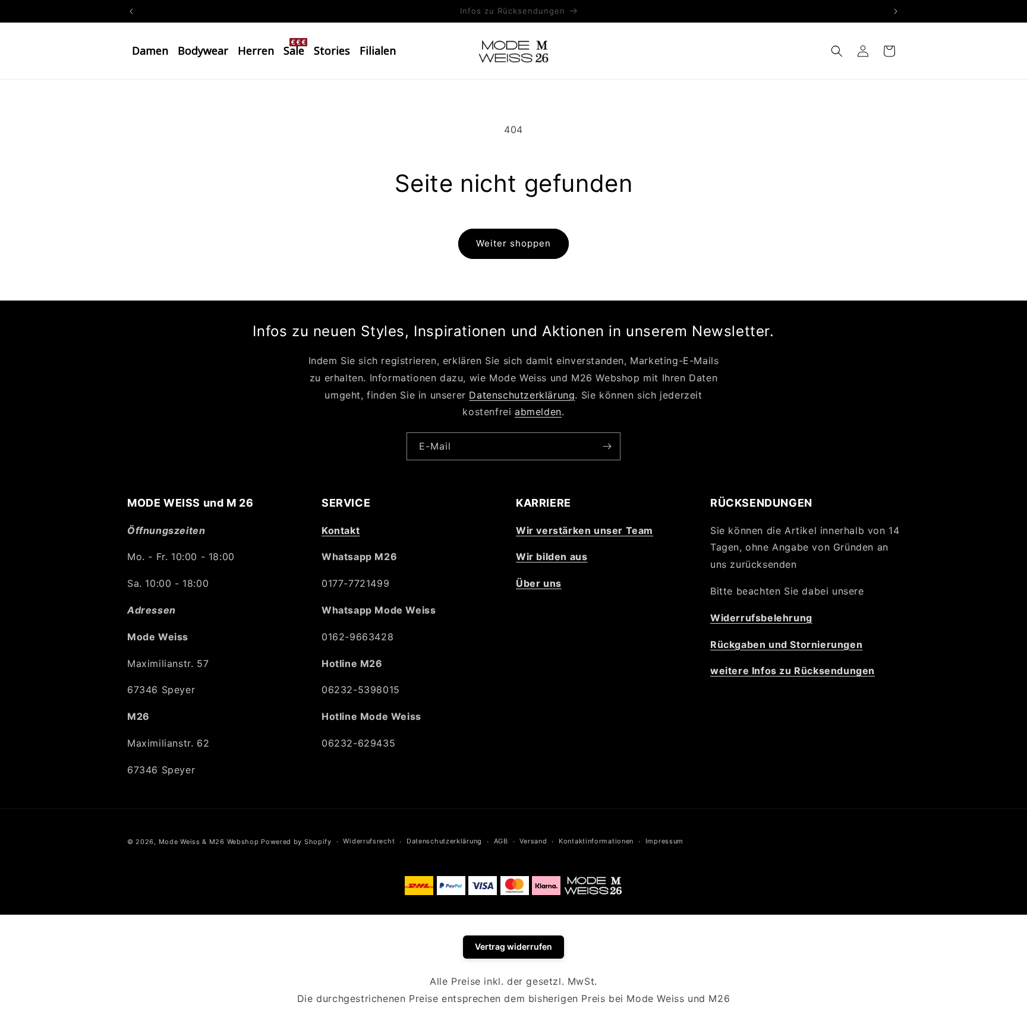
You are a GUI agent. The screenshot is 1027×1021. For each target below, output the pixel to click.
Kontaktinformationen (596, 841)
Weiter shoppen (513, 243)
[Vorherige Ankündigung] (131, 11)
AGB (501, 841)
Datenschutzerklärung (522, 395)
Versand (533, 841)
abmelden (538, 412)
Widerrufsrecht (369, 841)
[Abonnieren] (607, 446)
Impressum (664, 841)
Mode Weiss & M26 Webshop (209, 841)
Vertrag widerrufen (513, 946)
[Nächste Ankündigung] (896, 11)
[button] (837, 51)
